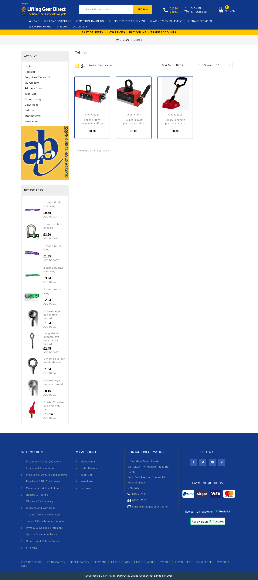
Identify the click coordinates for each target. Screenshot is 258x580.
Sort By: (167, 65)
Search (142, 9)
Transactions (33, 115)
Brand (126, 40)
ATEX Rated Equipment (167, 21)
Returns (30, 110)
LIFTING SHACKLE (144, 562)
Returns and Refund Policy (42, 541)
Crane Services (201, 21)
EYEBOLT (165, 562)
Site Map (31, 547)
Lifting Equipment (59, 21)
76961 (174, 11)
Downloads (32, 104)
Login (28, 66)
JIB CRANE (100, 562)
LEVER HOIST (183, 562)
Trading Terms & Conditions (43, 514)
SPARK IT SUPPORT (116, 575)
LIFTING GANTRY (55, 562)
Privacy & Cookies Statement (44, 527)
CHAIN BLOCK (203, 562)
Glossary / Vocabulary (39, 501)
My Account (32, 82)
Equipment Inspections (40, 468)
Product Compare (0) (100, 65)
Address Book (33, 88)
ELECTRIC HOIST (31, 562)
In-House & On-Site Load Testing (46, 474)
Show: (208, 65)
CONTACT (81, 26)
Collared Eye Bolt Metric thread (51, 315)
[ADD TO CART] (80, 99)
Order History (33, 99)
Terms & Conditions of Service (45, 521)
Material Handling (91, 21)
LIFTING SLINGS (120, 562)
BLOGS (63, 26)
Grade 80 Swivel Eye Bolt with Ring (53, 406)
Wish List (30, 93)
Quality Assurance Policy (41, 534)
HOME (35, 21)
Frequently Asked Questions (43, 461)
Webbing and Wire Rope (41, 508)
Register (30, 71)
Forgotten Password (37, 77)
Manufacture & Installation (42, 488)
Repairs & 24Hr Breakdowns (43, 481)
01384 (174, 8)
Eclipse (138, 40)
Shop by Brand (42, 26)
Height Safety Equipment (128, 21)
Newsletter (31, 121)
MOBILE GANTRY (79, 562)
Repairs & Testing (37, 494)
